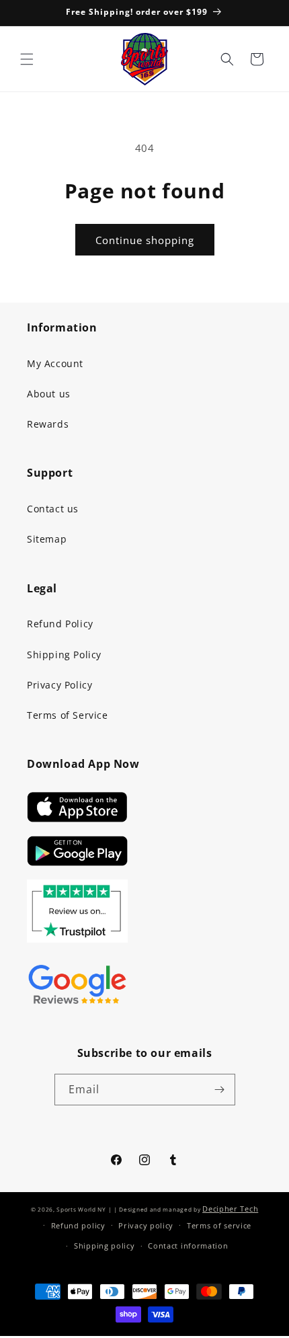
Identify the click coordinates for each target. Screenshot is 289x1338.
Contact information (188, 1246)
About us (49, 393)
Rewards (48, 424)
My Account (55, 363)
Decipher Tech (230, 1209)
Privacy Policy (59, 684)
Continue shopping (144, 240)
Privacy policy (145, 1225)
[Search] (227, 59)
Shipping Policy (64, 654)
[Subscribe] (220, 1089)
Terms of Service (67, 715)
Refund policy (78, 1225)
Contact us (53, 508)
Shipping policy (104, 1246)
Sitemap (47, 539)
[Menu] (27, 59)
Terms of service (219, 1225)
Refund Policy (60, 623)
